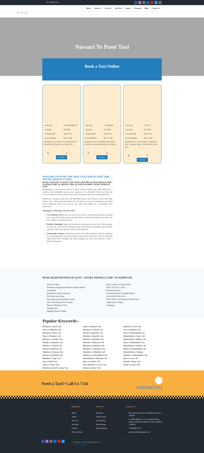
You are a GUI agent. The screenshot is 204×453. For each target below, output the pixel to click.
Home (88, 8)
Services (108, 8)
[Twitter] (155, 2)
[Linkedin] (147, 2)
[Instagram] (139, 2)
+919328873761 (149, 387)
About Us (97, 8)
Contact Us (156, 8)
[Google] (143, 2)
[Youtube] (151, 2)
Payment (137, 8)
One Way (118, 8)
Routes (128, 8)
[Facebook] (135, 2)
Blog (146, 8)
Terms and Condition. (80, 445)
